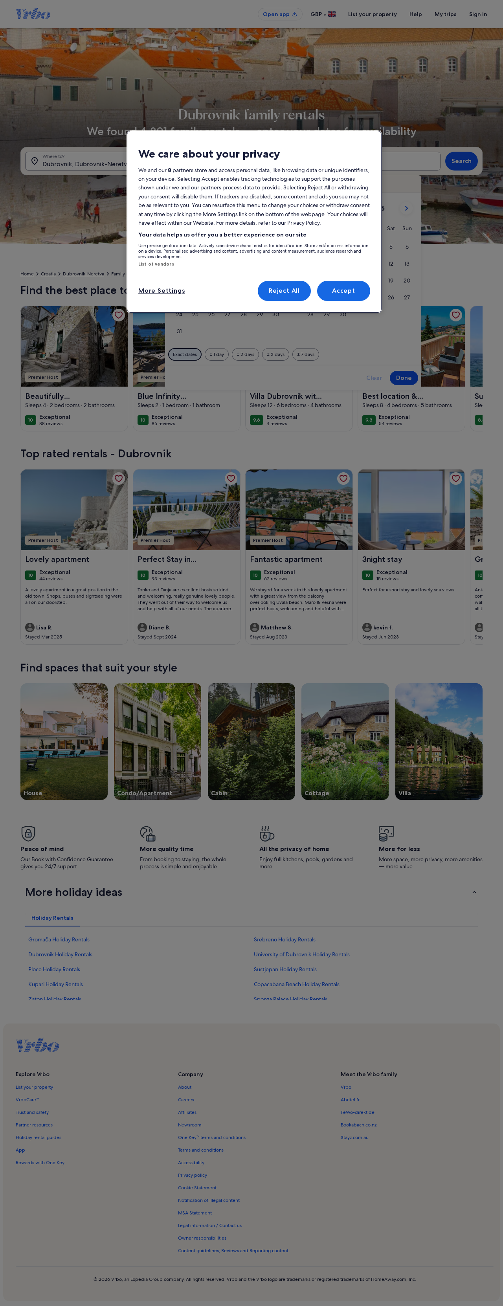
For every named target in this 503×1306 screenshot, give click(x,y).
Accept (343, 290)
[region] (254, 221)
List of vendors (156, 264)
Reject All (284, 290)
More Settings (161, 290)
